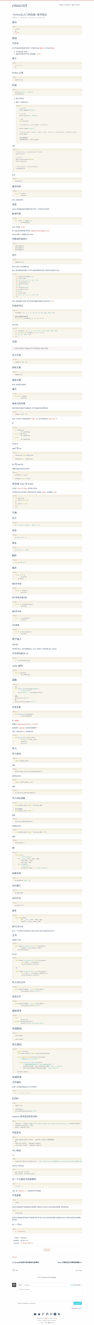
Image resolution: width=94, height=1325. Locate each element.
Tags (73, 5)
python (15, 1257)
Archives (67, 5)
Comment (78, 1303)
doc (13, 1155)
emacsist (19, 5)
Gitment (80, 1308)
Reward (47, 1250)
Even (55, 1318)
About (77, 5)
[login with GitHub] (14, 1285)
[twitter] (39, 1314)
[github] (47, 1314)
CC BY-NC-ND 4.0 (27, 1243)
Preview (27, 1285)
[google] (43, 1314)
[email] (35, 1314)
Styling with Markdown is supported (26, 1303)
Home (62, 5)
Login (71, 1285)
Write (20, 1285)
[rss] (59, 1314)
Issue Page (78, 1270)
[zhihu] (51, 1314)
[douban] (55, 1314)
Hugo (46, 1318)
